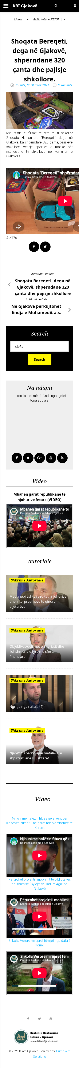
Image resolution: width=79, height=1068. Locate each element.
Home (18, 19)
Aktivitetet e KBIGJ (46, 19)
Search (39, 359)
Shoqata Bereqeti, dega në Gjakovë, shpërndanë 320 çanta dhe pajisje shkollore (43, 287)
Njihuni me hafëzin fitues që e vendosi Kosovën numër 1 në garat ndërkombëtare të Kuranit (39, 823)
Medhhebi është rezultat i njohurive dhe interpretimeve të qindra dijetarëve (37, 601)
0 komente (65, 85)
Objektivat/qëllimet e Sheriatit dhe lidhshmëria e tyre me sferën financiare (36, 651)
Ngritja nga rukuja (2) (26, 706)
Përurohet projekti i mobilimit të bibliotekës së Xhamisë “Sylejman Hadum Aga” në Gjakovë (39, 884)
